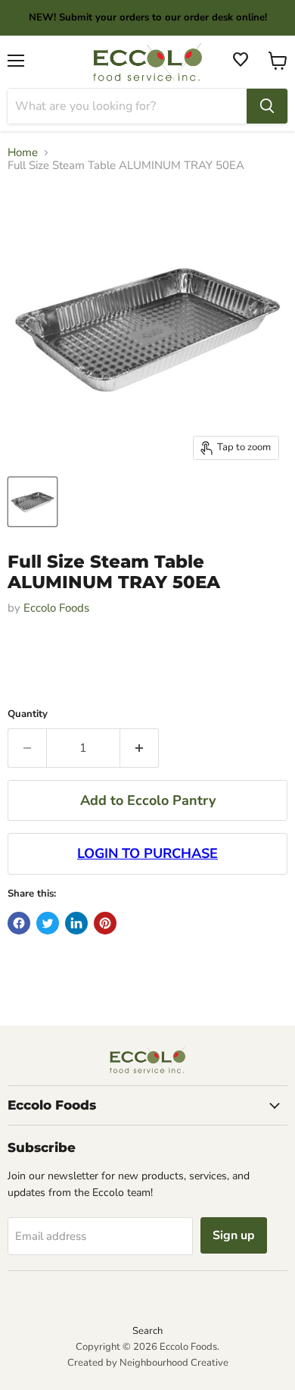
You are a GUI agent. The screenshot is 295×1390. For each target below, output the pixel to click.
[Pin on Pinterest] (105, 923)
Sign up (234, 1235)
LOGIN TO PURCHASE (147, 853)
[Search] (267, 106)
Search (147, 1331)
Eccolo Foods (56, 607)
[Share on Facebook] (19, 923)
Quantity (28, 714)
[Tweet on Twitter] (47, 923)
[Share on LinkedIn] (76, 923)
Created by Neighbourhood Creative (147, 1363)
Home (23, 152)
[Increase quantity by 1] (139, 748)
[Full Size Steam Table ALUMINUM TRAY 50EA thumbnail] (32, 501)
